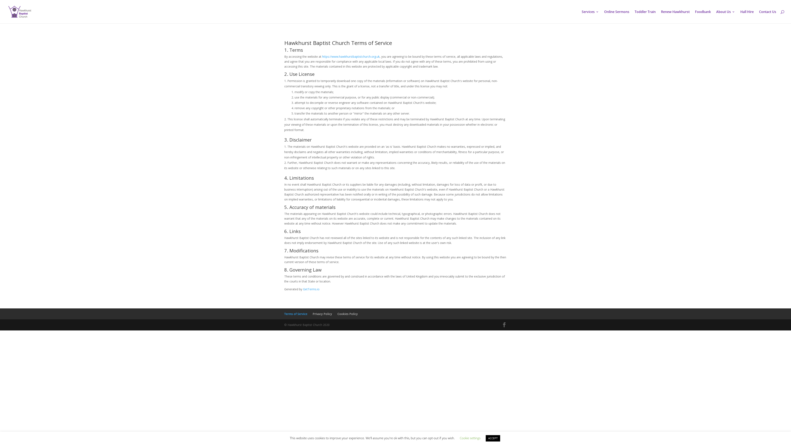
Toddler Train (645, 12)
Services (588, 12)
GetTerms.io (311, 289)
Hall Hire (747, 12)
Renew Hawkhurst (675, 12)
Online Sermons (616, 12)
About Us (723, 12)
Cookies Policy (347, 314)
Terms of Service (295, 314)
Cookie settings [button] (470, 438)
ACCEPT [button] (493, 438)
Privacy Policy (322, 314)
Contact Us (767, 12)
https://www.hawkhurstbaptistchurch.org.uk (351, 57)
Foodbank (703, 12)
